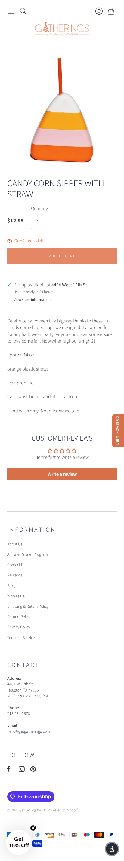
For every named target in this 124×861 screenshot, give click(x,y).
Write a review (62, 474)
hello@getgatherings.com (28, 731)
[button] (18, 842)
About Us (15, 544)
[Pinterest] (33, 770)
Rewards (14, 575)
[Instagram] (22, 770)
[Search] (23, 11)
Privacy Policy (18, 627)
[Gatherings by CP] (62, 29)
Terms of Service (21, 638)
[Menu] (11, 11)
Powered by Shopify (63, 810)
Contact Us (16, 565)
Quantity (39, 208)
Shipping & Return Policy (27, 606)
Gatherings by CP (32, 810)
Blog (11, 586)
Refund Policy (18, 617)
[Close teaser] (33, 828)
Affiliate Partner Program (27, 554)
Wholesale (16, 596)
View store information (32, 300)
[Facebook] (8, 770)
